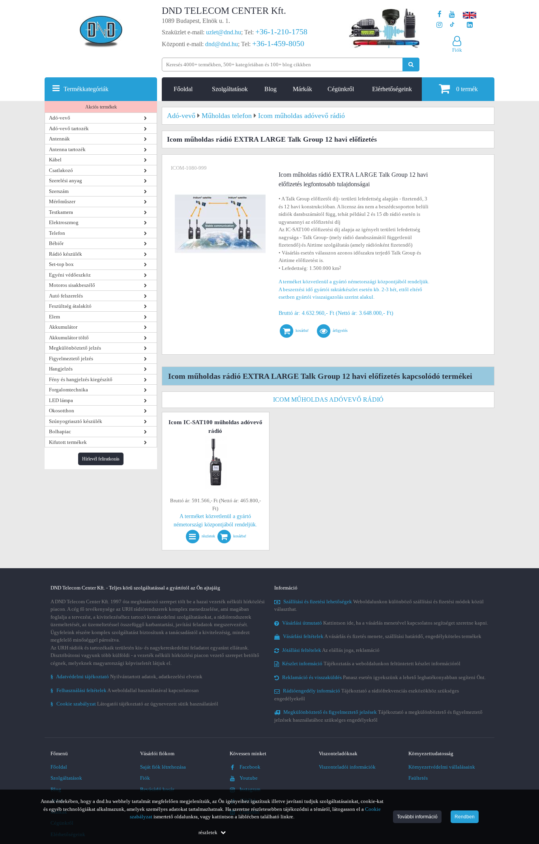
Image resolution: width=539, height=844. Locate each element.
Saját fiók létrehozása (163, 767)
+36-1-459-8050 (278, 43)
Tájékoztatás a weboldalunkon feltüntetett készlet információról (371, 663)
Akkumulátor (63, 327)
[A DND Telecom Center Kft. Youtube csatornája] (452, 14)
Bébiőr (56, 243)
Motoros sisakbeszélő (72, 285)
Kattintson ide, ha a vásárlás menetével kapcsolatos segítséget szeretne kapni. (385, 623)
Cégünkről (341, 89)
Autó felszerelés (66, 296)
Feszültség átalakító (70, 306)
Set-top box (61, 264)
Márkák (302, 89)
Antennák (59, 139)
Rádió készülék (65, 254)
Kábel (55, 160)
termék (467, 89)
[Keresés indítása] (410, 64)
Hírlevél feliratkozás (101, 459)
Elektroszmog (64, 222)
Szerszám (59, 191)
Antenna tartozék (67, 149)
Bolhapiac (60, 431)
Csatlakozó (61, 170)
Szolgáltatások (230, 89)
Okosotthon (61, 411)
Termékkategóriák (86, 89)
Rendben (465, 817)
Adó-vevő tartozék (69, 128)
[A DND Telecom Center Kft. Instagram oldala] (439, 25)
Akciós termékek (101, 107)
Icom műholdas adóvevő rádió (328, 399)
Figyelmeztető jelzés (71, 358)
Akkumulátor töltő (69, 338)
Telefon (57, 233)
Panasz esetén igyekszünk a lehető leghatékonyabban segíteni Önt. (384, 677)
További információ (417, 817)
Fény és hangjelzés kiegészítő (80, 379)
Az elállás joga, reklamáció (331, 650)
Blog (270, 89)
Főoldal (183, 89)
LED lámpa (61, 400)
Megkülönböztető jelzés (75, 348)
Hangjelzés (61, 369)
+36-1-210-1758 (281, 31)
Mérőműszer (62, 201)
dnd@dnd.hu (221, 44)
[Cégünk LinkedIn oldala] (470, 25)
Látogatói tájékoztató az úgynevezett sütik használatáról (134, 704)
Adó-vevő (59, 118)
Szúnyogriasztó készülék (75, 421)
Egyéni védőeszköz (70, 275)
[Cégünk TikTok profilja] (452, 25)
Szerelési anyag (65, 180)
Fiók (145, 778)
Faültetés (418, 778)
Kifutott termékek (68, 442)
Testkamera (61, 212)
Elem (54, 317)
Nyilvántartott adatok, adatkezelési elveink (126, 676)
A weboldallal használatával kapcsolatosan (125, 690)
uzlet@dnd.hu (223, 32)
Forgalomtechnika (68, 390)
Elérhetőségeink (392, 89)
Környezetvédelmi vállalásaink (441, 767)
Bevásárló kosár (157, 789)
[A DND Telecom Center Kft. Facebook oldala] (440, 14)
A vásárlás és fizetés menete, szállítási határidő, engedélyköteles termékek (382, 636)
